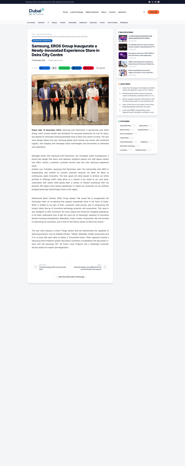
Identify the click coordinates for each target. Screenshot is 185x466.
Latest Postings (76, 12)
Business (41, 22)
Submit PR (153, 12)
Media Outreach (92, 12)
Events (102, 22)
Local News (31, 22)
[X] (152, 2)
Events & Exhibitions (128, 134)
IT (48, 22)
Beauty (54, 22)
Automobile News (128, 125)
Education (93, 22)
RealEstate (124, 22)
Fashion (62, 22)
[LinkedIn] (158, 2)
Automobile (72, 22)
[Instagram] (155, 2)
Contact (112, 12)
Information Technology (44, 34)
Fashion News (127, 138)
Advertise (122, 12)
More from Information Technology (71, 277)
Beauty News (145, 125)
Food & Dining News (128, 142)
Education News (145, 129)
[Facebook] (149, 2)
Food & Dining (112, 22)
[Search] (144, 12)
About (103, 12)
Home (65, 12)
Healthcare (83, 22)
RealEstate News (143, 150)
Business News (127, 129)
